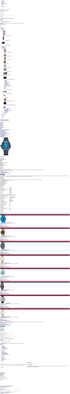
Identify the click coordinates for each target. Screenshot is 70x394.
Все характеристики (2, 159)
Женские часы (3, 30)
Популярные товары (4, 352)
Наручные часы (9, 35)
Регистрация (3, 6)
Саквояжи (6, 81)
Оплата (3, 2)
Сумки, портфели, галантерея (10, 79)
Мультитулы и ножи (8, 108)
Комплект (1, 131)
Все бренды (3, 351)
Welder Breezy (2, 164)
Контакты (3, 1)
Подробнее (1, 225)
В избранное (1, 226)
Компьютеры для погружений (8, 110)
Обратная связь (2, 372)
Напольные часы (9, 59)
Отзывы (1, 134)
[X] (3, 174)
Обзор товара (2, 130)
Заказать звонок (7, 10)
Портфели (6, 80)
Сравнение (5, 239)
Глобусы (7, 63)
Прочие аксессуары (5, 112)
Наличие (1, 135)
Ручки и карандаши (9, 89)
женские (1, 160)
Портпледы (6, 82)
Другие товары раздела (9, 170)
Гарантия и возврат (4, 3)
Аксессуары (1, 133)
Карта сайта (28, 366)
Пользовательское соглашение (34, 366)
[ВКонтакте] (0, 174)
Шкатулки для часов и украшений (11, 104)
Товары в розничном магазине (5, 354)
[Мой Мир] (2, 174)
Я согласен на (7, 18)
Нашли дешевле (7, 172)
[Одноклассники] (1, 174)
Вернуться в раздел (2, 129)
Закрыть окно (2, 328)
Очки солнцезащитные (10, 93)
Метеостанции (9, 67)
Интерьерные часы (7, 40)
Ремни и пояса (6, 84)
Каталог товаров (2, 28)
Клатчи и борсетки (7, 83)
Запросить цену (7, 392)
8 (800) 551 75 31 (2, 373)
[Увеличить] (5, 155)
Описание (1, 132)
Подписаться (5, 171)
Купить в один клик (8, 386)
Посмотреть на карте (20, 365)
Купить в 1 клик (2, 239)
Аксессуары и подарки (4, 348)
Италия (1, 168)
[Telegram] (4, 174)
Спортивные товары (5, 109)
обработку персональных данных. (9, 18)
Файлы (1, 136)
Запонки (7, 97)
